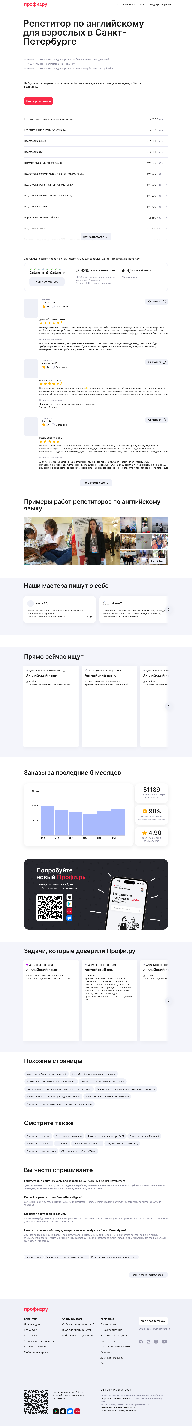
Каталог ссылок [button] (33, 1346)
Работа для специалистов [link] (78, 1335)
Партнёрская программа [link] (115, 1346)
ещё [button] (89, 616)
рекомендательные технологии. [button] (118, 1407)
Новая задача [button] (32, 1324)
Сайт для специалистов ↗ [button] (78, 1324)
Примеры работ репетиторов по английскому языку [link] (92, 505)
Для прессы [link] (107, 1341)
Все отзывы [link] (31, 1335)
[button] (156, 302)
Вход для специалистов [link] (77, 1330)
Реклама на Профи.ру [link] (114, 1335)
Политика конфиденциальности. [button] (118, 1410)
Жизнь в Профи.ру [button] (111, 1357)
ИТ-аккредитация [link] (111, 1330)
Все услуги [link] (30, 1330)
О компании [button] (108, 1324)
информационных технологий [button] (117, 1398)
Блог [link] (103, 1363)
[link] (38, 101)
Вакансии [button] (106, 1352)
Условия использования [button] (39, 1341)
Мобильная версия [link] (36, 1352)
